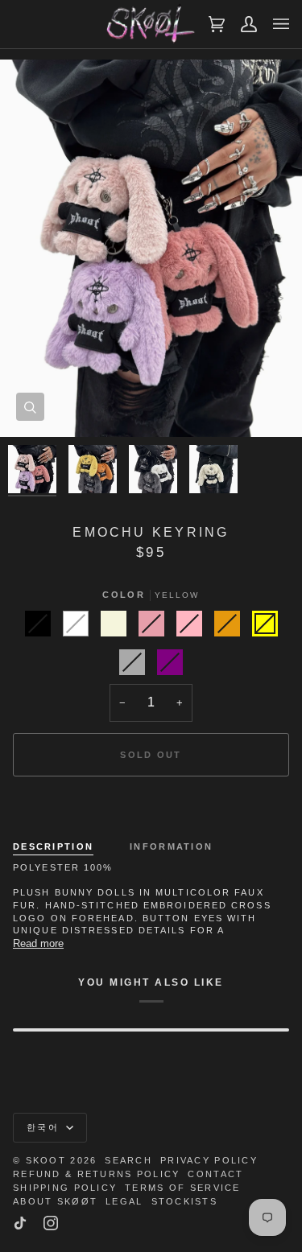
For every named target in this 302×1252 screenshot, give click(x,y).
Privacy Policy (209, 1160)
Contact (215, 1174)
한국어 (45, 1127)
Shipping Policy (65, 1187)
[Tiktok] (20, 1223)
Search (128, 1160)
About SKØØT (55, 1201)
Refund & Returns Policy (96, 1174)
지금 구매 (150, 810)
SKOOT (46, 1160)
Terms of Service (182, 1187)
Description (53, 846)
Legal (124, 1201)
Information (171, 846)
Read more (38, 943)
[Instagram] (50, 1223)
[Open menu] (273, 24)
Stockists (184, 1201)
